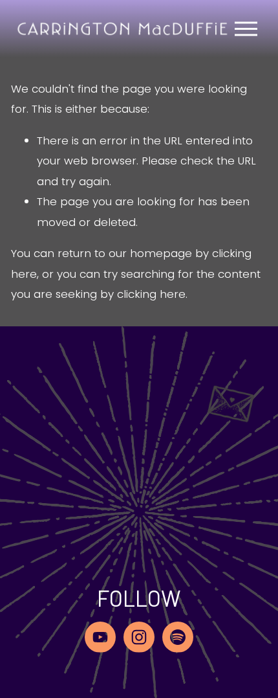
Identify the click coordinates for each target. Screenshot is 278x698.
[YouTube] (100, 637)
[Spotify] (177, 637)
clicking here (151, 294)
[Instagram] (139, 637)
